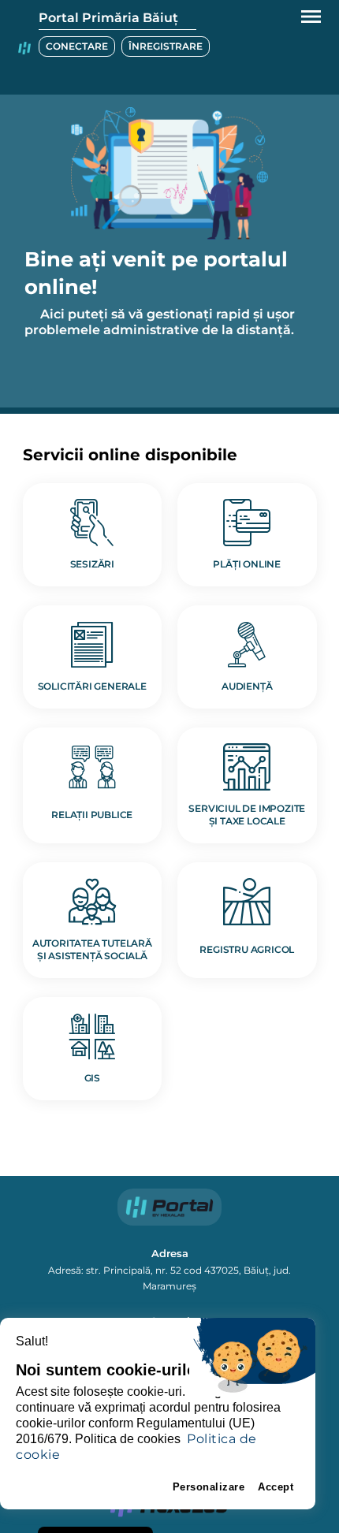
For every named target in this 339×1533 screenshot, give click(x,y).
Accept (275, 1487)
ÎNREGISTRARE (166, 46)
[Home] (24, 47)
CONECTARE (77, 46)
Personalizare (209, 1487)
